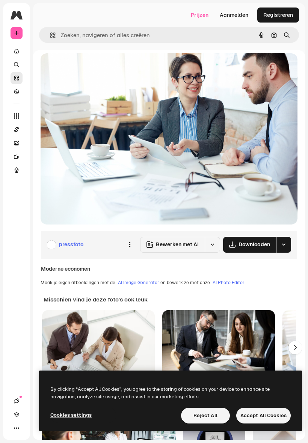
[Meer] (17, 428)
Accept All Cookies (263, 415)
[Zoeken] (17, 65)
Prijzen (199, 15)
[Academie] (17, 414)
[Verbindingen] (17, 401)
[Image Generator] (17, 143)
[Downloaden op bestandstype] (283, 245)
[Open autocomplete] (49, 35)
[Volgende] (295, 347)
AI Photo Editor (228, 283)
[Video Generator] (17, 157)
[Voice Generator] (17, 170)
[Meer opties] (129, 244)
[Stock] (17, 78)
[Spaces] (17, 130)
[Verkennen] (17, 92)
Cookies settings (71, 415)
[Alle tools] (17, 116)
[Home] (17, 51)
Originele (90, 67)
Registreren (278, 15)
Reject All (205, 415)
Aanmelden (234, 15)
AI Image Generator (138, 283)
